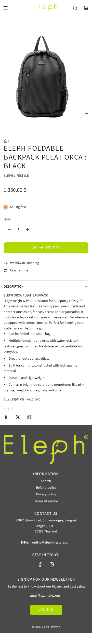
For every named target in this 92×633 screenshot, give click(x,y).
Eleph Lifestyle (16, 175)
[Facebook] (40, 564)
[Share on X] (17, 418)
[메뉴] (5, 7)
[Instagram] (51, 564)
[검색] (75, 7)
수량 (7, 219)
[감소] (9, 229)
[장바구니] (85, 7)
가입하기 (46, 609)
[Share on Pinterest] (29, 418)
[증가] (27, 229)
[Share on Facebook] (6, 418)
